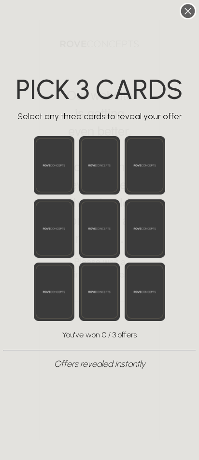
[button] (54, 165)
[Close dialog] (188, 11)
